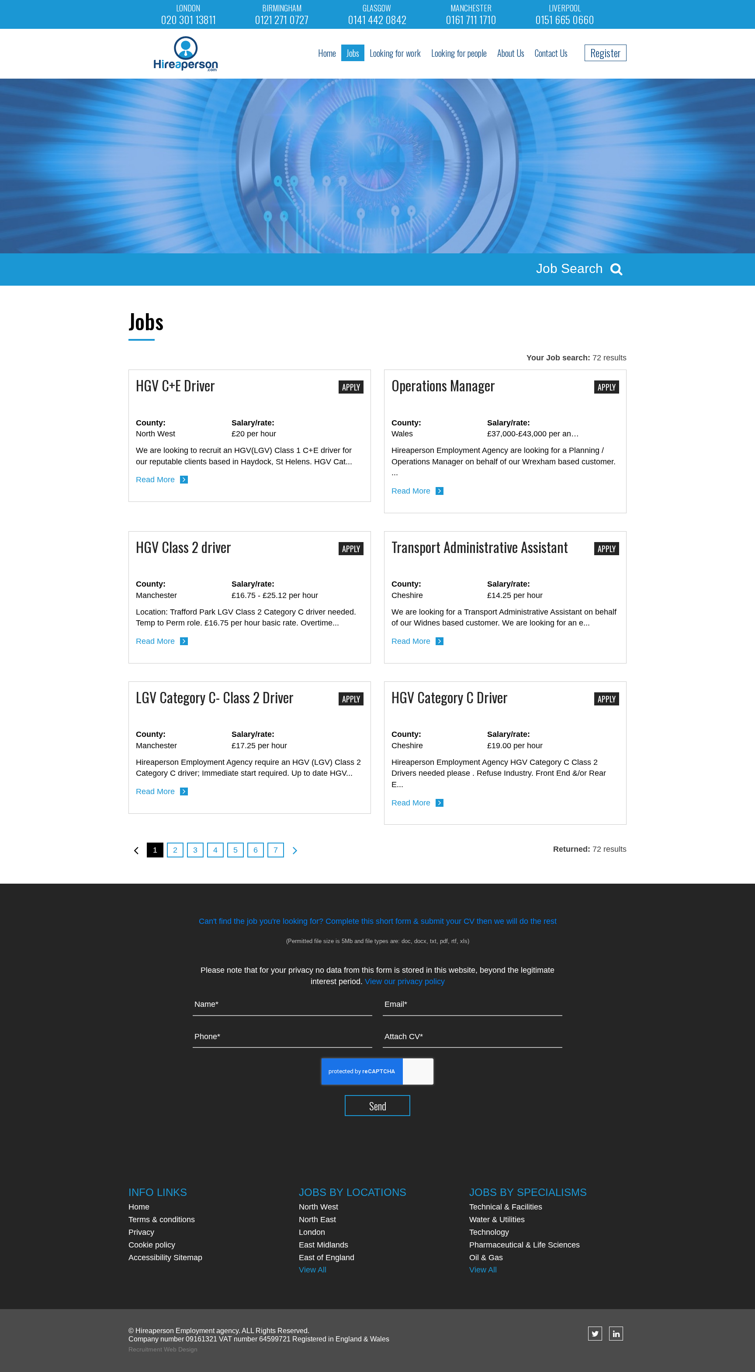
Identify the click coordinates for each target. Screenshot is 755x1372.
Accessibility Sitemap (165, 1257)
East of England (326, 1257)
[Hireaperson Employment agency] (185, 52)
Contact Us (551, 52)
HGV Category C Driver (449, 698)
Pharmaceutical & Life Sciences (524, 1245)
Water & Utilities (497, 1219)
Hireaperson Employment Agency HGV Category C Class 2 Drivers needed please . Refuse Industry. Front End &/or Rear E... (498, 773)
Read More (155, 479)
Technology (489, 1232)
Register (605, 52)
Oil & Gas (486, 1257)
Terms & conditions (161, 1219)
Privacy (141, 1232)
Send (377, 1105)
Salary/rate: (253, 422)
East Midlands (323, 1245)
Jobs (352, 52)
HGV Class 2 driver (183, 548)
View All (312, 1269)
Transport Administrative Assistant (479, 548)
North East (317, 1219)
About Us (510, 52)
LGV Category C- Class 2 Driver (215, 698)
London (312, 1232)
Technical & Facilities (505, 1207)
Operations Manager (443, 386)
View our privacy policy (405, 981)
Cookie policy (151, 1245)
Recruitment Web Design (162, 1349)
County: (151, 422)
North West (318, 1207)
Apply (351, 387)
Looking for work (395, 52)
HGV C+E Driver (175, 386)
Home (327, 52)
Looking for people (459, 52)
